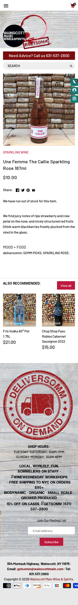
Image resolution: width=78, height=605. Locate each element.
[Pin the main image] (28, 189)
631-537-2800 (57, 55)
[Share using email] (33, 189)
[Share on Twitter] (23, 189)
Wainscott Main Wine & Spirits (51, 579)
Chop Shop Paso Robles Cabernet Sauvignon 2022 (54, 336)
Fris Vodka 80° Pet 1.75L (16, 333)
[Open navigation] (6, 6)
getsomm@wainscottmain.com (40, 569)
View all (66, 285)
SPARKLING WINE (16, 152)
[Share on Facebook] (17, 189)
